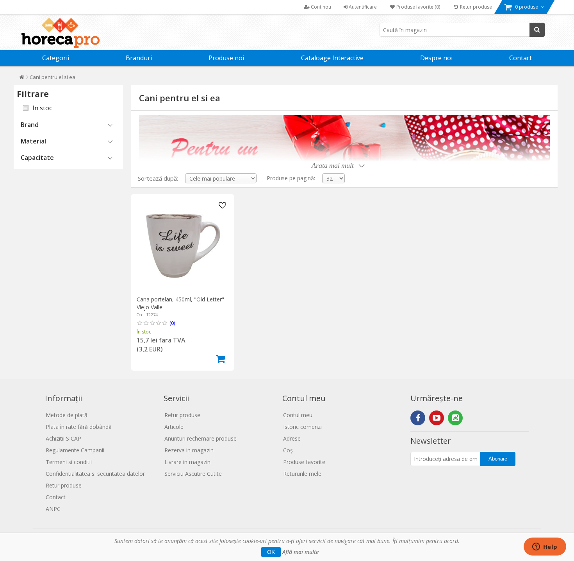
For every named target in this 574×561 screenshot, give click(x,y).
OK (271, 552)
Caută (537, 30)
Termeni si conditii (69, 462)
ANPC (53, 509)
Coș (288, 450)
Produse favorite (304, 462)
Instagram (455, 417)
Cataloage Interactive (332, 58)
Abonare (497, 459)
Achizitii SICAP (63, 438)
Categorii (55, 58)
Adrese (292, 438)
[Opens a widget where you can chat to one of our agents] (544, 547)
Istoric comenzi (302, 426)
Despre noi (436, 58)
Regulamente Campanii (75, 450)
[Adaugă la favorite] (222, 205)
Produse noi (226, 58)
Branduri (139, 58)
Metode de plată (66, 415)
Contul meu (297, 415)
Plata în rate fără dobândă (79, 426)
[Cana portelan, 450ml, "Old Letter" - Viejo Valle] (182, 246)
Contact (520, 58)
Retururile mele (302, 473)
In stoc (42, 108)
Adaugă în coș (220, 359)
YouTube (436, 417)
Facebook (417, 417)
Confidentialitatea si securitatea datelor (95, 473)
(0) (172, 322)
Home (21, 78)
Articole (174, 426)
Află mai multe (300, 552)
